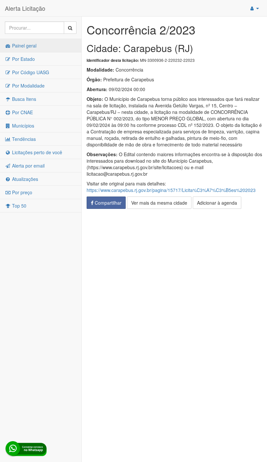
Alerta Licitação (25, 8)
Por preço (21, 192)
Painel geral (23, 45)
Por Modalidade (28, 85)
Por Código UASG (30, 72)
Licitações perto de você (36, 152)
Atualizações (24, 179)
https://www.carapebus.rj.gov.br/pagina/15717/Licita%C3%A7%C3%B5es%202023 (171, 190)
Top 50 (18, 205)
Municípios (22, 125)
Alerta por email (28, 165)
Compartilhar (107, 202)
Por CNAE (22, 112)
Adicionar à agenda (217, 202)
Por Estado (23, 59)
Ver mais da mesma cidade (159, 202)
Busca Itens (23, 99)
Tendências (23, 139)
